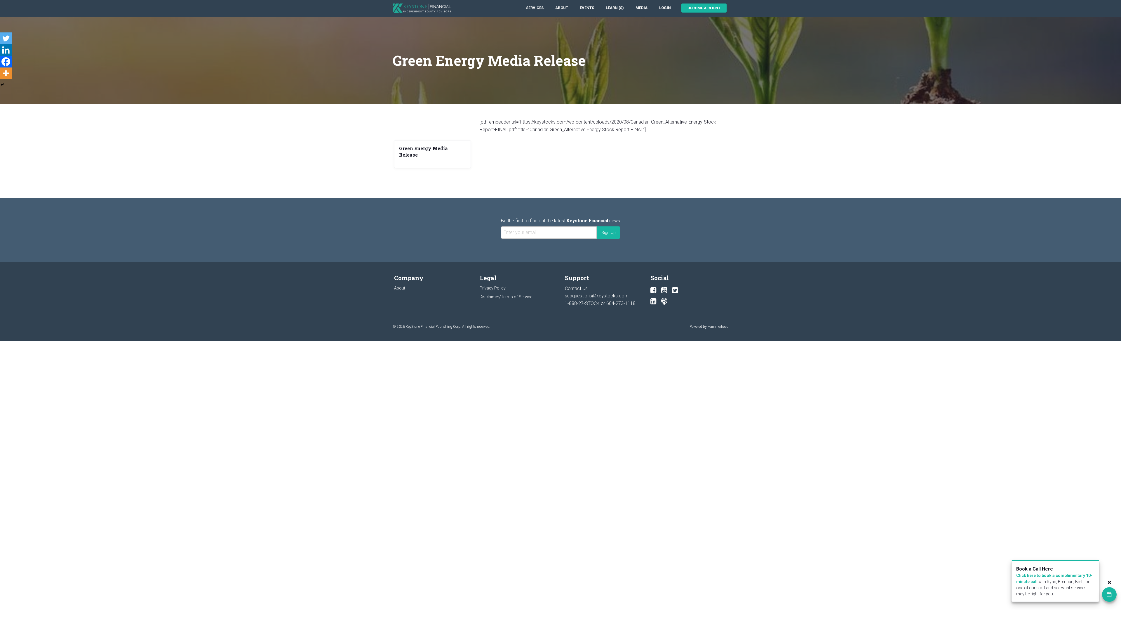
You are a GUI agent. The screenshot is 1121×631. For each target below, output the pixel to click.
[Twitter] (6, 38)
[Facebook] (6, 61)
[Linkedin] (6, 50)
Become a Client (703, 8)
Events (587, 8)
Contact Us (576, 288)
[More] (6, 73)
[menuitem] (534, 8)
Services (535, 8)
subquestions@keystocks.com (597, 296)
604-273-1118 (621, 303)
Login (665, 8)
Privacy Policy (493, 288)
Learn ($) (615, 8)
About (561, 8)
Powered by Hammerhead (709, 327)
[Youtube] (664, 290)
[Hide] (2, 84)
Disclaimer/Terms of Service (506, 296)
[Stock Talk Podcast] (664, 301)
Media (641, 8)
